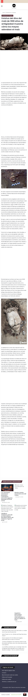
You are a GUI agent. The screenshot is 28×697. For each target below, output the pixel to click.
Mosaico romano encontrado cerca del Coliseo (20, 494)
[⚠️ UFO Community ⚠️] (14, 6)
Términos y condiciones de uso (9, 681)
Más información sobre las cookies (10, 675)
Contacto (4, 672)
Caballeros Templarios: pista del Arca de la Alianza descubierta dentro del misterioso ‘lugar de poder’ (7, 517)
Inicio (3, 12)
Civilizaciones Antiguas (11, 12)
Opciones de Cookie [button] (16, 694)
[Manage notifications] (24, 694)
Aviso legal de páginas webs (8, 670)
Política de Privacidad (7, 677)
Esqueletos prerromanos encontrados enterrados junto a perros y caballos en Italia (20, 616)
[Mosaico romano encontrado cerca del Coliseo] (21, 487)
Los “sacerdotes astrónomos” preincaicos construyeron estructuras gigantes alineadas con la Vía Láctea (6, 496)
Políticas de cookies (6, 679)
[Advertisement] (14, 66)
